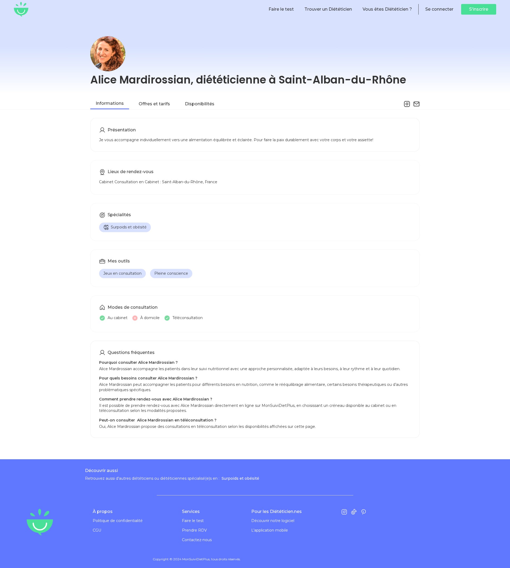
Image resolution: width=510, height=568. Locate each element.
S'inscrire (478, 9)
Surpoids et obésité (129, 227)
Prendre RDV (194, 530)
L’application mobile (269, 530)
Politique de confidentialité (118, 521)
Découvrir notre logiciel (272, 521)
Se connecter (439, 9)
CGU (97, 530)
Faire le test (193, 521)
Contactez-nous (197, 540)
